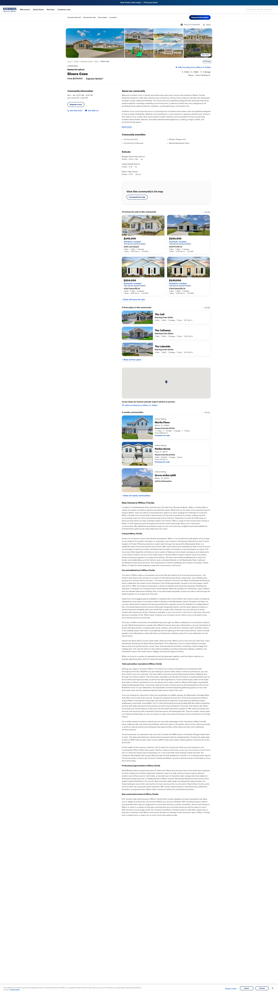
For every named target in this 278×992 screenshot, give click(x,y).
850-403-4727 (76, 110)
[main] (139, 506)
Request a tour (76, 104)
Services (51, 9)
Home (69, 61)
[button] (200, 17)
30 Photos (207, 61)
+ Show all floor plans (131, 359)
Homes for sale (89, 17)
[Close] (272, 988)
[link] (95, 43)
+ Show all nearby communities (136, 495)
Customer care (64, 9)
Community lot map (137, 197)
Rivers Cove (105, 61)
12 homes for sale (162, 462)
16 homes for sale (162, 435)
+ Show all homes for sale (133, 299)
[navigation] (88, 61)
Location (113, 17)
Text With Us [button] (93, 110)
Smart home (38, 9)
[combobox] (259, 9)
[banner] (139, 3)
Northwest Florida (86, 61)
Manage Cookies (231, 989)
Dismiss (262, 988)
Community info (74, 17)
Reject (246, 988)
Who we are (25, 9)
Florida (76, 61)
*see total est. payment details (135, 243)
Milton (97, 61)
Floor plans (102, 17)
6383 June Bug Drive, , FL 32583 (194, 67)
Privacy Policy (15, 990)
